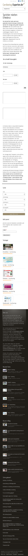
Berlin (4, 347)
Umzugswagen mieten (6, 542)
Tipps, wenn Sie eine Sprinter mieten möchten (10, 539)
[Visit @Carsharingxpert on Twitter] (20, 1)
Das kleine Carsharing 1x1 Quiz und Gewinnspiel (11, 529)
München (15, 345)
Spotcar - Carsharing (11, 376)
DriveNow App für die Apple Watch (13, 438)
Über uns (3, 554)
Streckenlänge (5, 197)
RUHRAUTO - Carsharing (11, 382)
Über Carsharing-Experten (7, 514)
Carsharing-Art (5, 202)
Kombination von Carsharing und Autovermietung (11, 486)
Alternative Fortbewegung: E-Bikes (8, 535)
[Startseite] (14, 4)
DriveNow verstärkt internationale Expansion (15, 469)
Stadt (4, 191)
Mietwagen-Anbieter (19, 331)
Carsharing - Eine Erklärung (7, 480)
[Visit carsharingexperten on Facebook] (18, 1)
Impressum (20, 554)
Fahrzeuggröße (5, 207)
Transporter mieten (6, 545)
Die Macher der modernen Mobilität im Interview (11, 517)
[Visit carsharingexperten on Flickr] (24, 1)
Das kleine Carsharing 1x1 (7, 520)
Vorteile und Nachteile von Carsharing (9, 489)
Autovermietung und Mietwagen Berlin (9, 483)
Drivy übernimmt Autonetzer (12, 423)
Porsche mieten (5, 532)
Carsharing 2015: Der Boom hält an (13, 462)
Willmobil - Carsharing (11, 369)
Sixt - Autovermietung (11, 404)
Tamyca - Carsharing (11, 412)
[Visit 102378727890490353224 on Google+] (22, 1)
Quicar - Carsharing (11, 397)
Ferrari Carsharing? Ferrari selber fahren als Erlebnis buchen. (13, 503)
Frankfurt (8, 347)
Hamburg (20, 345)
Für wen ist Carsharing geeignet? (8, 492)
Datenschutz (9, 554)
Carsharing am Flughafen (7, 506)
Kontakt (15, 554)
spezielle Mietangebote (8, 350)
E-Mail (5, 230)
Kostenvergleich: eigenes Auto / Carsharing (10, 496)
